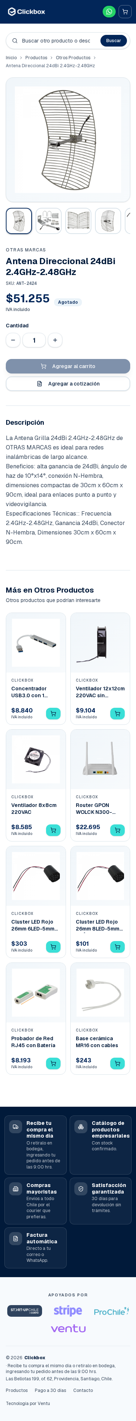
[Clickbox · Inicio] (26, 11)
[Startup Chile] (24, 1311)
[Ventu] (68, 1328)
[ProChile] (111, 1311)
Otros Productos (73, 58)
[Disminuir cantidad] (13, 340)
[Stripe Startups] (68, 1311)
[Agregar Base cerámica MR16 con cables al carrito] (117, 1063)
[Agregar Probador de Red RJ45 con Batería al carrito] (53, 1063)
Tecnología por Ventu (28, 1403)
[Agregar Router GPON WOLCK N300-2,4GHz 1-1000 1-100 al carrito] (117, 830)
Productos (36, 58)
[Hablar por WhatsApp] (109, 11)
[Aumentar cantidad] (55, 340)
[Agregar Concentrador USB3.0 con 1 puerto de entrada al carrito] (53, 713)
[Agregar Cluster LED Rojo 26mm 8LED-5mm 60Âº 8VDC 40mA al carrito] (117, 947)
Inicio (11, 58)
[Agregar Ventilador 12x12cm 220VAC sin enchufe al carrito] (117, 713)
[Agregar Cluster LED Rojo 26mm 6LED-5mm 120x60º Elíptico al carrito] (53, 947)
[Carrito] (125, 11)
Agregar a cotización (74, 383)
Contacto (83, 1390)
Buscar (113, 41)
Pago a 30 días (50, 1390)
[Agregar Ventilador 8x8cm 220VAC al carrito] (53, 830)
